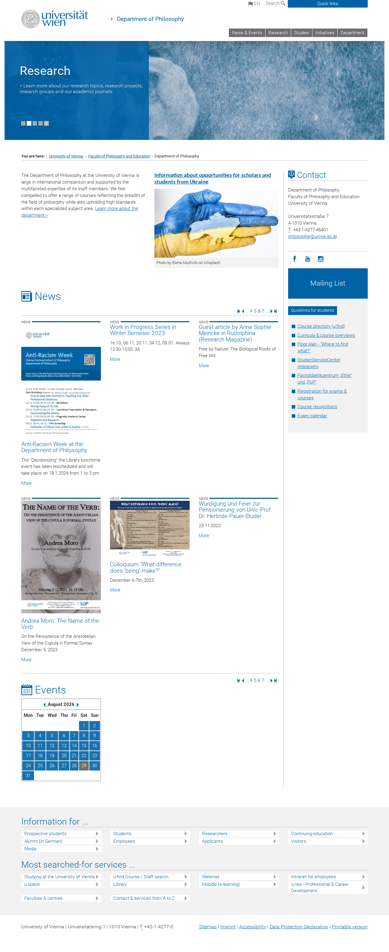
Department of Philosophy (150, 19)
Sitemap (208, 927)
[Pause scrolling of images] (46, 123)
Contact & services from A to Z (144, 898)
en (256, 3)
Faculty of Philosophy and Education (119, 156)
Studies (301, 33)
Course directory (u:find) (321, 326)
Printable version (350, 927)
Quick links (327, 3)
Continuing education (312, 833)
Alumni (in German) (43, 841)
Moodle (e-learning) (221, 884)
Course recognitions (317, 406)
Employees (124, 841)
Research (278, 33)
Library (120, 884)
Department (352, 33)
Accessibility (252, 927)
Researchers (215, 833)
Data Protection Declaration (299, 927)
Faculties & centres (43, 898)
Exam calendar (312, 415)
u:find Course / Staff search (140, 876)
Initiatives (324, 33)
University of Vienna (66, 156)
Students (122, 833)
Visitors (298, 841)
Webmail (210, 876)
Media (30, 849)
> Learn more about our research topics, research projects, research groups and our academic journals (81, 88)
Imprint (228, 927)
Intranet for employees (313, 876)
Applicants (212, 841)
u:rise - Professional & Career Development (320, 887)
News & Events (247, 33)
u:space (32, 884)
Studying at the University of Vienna (59, 876)
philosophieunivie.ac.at (312, 236)
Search (273, 3)
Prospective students (45, 833)
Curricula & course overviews (326, 335)
